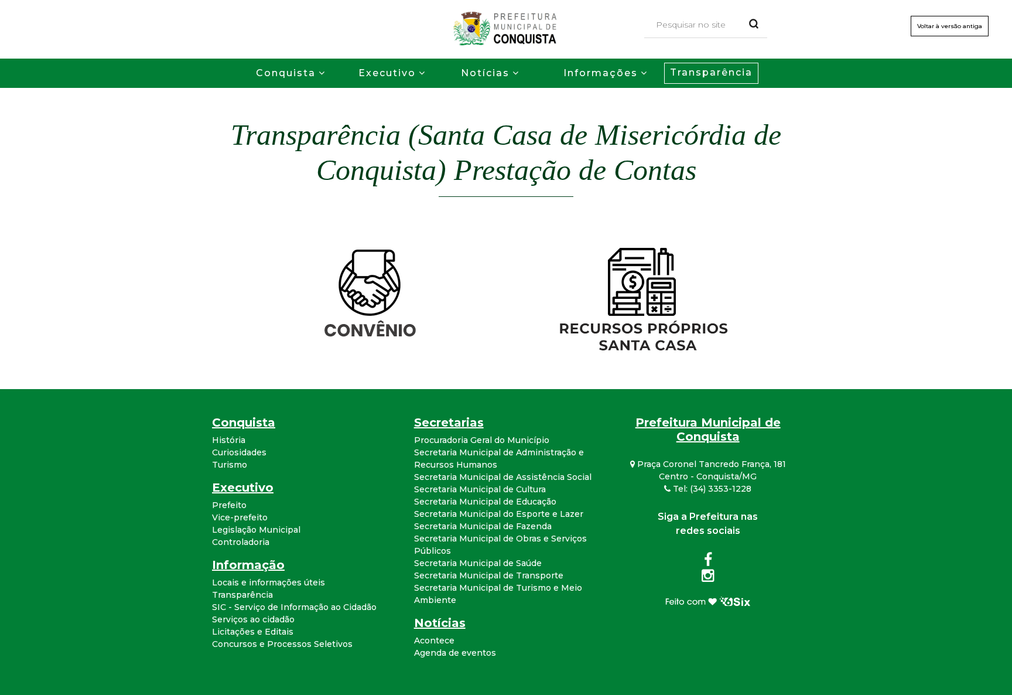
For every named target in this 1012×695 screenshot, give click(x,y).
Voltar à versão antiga (949, 26)
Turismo (229, 464)
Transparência (711, 72)
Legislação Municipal (256, 529)
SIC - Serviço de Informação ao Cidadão (294, 607)
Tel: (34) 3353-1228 (711, 488)
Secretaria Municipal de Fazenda (483, 526)
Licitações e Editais (252, 631)
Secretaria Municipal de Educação (485, 501)
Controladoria (240, 542)
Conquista (286, 73)
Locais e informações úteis (268, 582)
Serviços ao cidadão (253, 619)
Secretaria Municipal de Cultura (480, 489)
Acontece (434, 640)
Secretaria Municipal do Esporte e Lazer (498, 514)
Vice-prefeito (240, 517)
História (228, 440)
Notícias (485, 73)
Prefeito (229, 505)
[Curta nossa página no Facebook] (708, 562)
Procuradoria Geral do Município (481, 440)
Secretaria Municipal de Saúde (478, 563)
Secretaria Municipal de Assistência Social (503, 477)
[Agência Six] (707, 600)
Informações (600, 73)
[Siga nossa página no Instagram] (708, 578)
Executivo (387, 73)
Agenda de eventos (455, 653)
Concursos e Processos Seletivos (282, 644)
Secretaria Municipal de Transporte (488, 575)
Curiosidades (239, 452)
